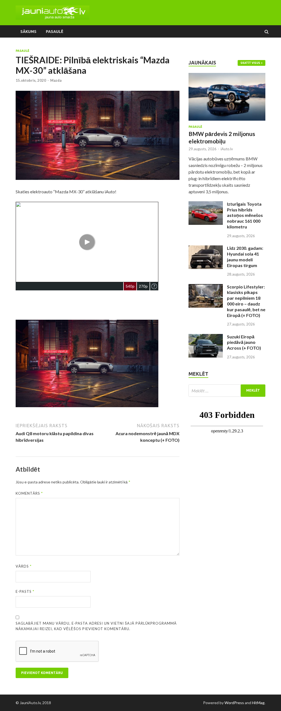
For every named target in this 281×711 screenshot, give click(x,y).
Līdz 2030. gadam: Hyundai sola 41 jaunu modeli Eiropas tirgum (245, 256)
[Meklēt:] (227, 390)
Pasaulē (54, 31)
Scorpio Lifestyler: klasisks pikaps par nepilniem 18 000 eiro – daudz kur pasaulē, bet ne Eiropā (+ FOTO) (246, 301)
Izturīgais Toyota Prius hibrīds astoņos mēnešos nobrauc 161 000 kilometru (245, 215)
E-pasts (25, 591)
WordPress (234, 702)
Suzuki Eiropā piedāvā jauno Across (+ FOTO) (244, 342)
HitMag (258, 702)
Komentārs (29, 493)
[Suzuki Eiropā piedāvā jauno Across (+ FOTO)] (206, 337)
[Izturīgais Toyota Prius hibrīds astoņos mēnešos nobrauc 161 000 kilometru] (206, 204)
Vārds (24, 566)
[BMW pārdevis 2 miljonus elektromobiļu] (227, 76)
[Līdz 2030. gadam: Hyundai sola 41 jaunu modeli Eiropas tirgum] (206, 248)
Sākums (28, 31)
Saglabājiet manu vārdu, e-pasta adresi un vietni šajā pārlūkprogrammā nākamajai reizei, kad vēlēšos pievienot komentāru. (96, 626)
